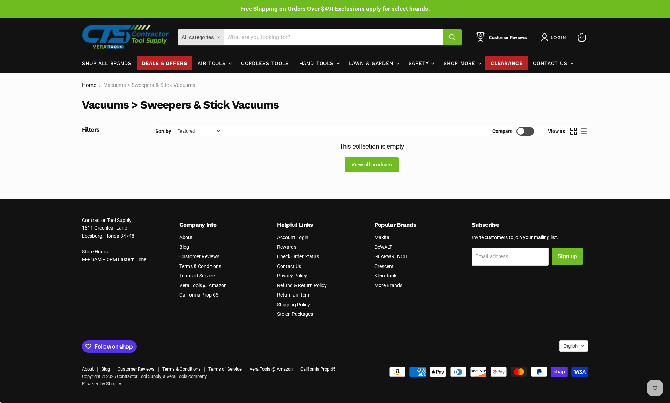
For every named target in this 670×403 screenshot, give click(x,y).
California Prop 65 (198, 295)
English (570, 346)
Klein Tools (385, 275)
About (186, 237)
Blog (184, 247)
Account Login (292, 237)
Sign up (567, 256)
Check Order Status (298, 256)
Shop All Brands (107, 63)
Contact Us (551, 63)
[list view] (583, 131)
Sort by (163, 131)
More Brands (388, 285)
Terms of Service (197, 275)
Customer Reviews (199, 256)
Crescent (384, 266)
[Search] (452, 37)
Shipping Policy (293, 304)
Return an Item (293, 295)
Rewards (286, 247)
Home (89, 85)
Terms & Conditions (200, 266)
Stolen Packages (295, 314)
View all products (371, 165)
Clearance (507, 63)
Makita (381, 237)
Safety (420, 63)
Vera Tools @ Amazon (203, 285)
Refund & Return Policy (302, 285)
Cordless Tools (265, 63)
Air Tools (213, 63)
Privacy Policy (292, 275)
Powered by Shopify (101, 383)
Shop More (460, 63)
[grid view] (574, 131)
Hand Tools (317, 63)
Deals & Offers (164, 63)
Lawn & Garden (372, 63)
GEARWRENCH (390, 256)
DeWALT (383, 247)
